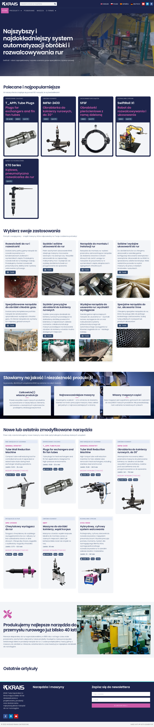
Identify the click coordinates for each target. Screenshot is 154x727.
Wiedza (40, 10)
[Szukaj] (55, 4)
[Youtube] (143, 3)
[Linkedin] (147, 3)
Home (5, 10)
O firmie (50, 10)
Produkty (15, 10)
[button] (10, 474)
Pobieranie (29, 10)
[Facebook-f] (151, 3)
